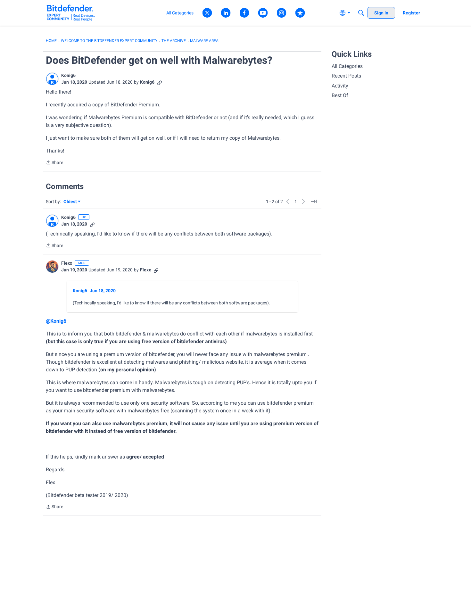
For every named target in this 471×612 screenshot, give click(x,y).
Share (54, 163)
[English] (70, 12)
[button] (52, 78)
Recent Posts (346, 76)
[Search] (361, 13)
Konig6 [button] (68, 75)
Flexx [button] (66, 263)
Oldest (70, 202)
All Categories (347, 66)
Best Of (340, 95)
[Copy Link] (159, 82)
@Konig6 (56, 321)
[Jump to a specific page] (314, 201)
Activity (340, 86)
